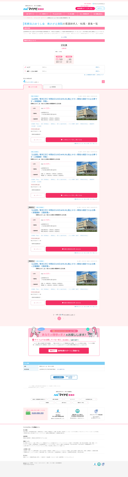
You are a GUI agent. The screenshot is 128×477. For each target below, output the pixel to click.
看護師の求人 (26, 452)
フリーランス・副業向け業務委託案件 (47, 433)
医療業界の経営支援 (72, 452)
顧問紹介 (89, 450)
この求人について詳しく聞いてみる (72, 139)
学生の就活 (25, 431)
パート (86, 431)
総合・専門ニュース (38, 442)
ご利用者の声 (85, 14)
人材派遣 (25, 450)
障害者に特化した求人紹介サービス (31, 433)
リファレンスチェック (69, 457)
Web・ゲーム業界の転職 (33, 450)
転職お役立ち (99, 14)
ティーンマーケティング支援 (65, 442)
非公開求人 (31, 82)
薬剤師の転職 (95, 450)
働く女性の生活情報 (84, 442)
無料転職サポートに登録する (65, 351)
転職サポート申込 (81, 402)
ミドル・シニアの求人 (94, 431)
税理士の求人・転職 (82, 450)
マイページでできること (99, 3)
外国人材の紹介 (81, 452)
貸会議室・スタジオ (51, 457)
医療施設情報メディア (89, 444)
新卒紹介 (49, 450)
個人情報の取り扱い (89, 399)
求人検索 (72, 14)
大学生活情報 (75, 442)
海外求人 (64, 431)
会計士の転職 (73, 450)
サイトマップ (72, 399)
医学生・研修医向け (49, 431)
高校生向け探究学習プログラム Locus (39, 438)
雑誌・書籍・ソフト (93, 442)
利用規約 (47, 402)
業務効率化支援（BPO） (35, 457)
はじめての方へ (58, 14)
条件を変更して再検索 (65, 377)
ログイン (99, 8)
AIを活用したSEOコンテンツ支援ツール (57, 445)
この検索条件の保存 (90, 74)
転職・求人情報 (57, 431)
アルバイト (81, 431)
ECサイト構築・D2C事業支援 (63, 444)
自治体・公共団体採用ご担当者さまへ (39, 399)
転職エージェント (56, 450)
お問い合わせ (64, 402)
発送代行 (43, 457)
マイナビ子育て (52, 444)
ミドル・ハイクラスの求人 (72, 431)
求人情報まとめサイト (27, 442)
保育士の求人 (51, 452)
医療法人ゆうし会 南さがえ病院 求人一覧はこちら (86, 143)
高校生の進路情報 (26, 438)
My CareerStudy (74, 444)
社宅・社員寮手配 (59, 457)
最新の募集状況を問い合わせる (72, 249)
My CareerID (81, 444)
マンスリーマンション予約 (41, 445)
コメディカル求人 (34, 452)
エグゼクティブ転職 (65, 450)
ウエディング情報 (27, 444)
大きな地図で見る (61, 369)
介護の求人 (64, 452)
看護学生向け (40, 431)
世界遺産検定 (35, 444)
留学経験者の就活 (32, 431)
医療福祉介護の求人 (61, 433)
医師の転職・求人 (43, 452)
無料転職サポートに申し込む (85, 8)
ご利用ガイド (44, 14)
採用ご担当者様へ (87, 3)
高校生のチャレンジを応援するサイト (50, 442)
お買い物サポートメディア (29, 445)
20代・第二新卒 (43, 450)
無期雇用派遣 (58, 452)
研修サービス (26, 457)
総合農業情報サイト (44, 444)
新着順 (54, 87)
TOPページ (31, 14)
